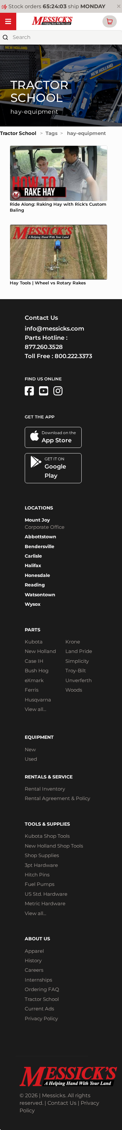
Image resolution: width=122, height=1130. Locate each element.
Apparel (34, 951)
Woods (73, 690)
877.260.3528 (44, 347)
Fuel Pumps (39, 884)
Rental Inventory (45, 789)
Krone (72, 642)
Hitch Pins (37, 874)
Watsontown (40, 595)
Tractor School (18, 133)
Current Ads (39, 1009)
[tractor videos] (43, 391)
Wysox (32, 604)
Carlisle (33, 556)
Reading (35, 585)
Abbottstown (40, 537)
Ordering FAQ (42, 989)
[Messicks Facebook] (29, 391)
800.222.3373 (73, 356)
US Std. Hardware (46, 894)
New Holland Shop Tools (54, 846)
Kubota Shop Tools (47, 836)
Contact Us (61, 1103)
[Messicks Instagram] (57, 391)
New (30, 749)
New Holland (40, 651)
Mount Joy (37, 520)
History (33, 960)
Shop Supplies (42, 855)
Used (31, 759)
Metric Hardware (45, 903)
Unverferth (78, 680)
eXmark (34, 680)
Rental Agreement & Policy (57, 798)
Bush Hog (36, 670)
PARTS (32, 630)
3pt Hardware (41, 865)
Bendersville (39, 546)
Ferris (31, 690)
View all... (35, 709)
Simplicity (77, 661)
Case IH (34, 661)
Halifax (33, 565)
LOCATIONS (39, 508)
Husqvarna (38, 700)
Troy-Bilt (75, 670)
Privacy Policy (41, 1018)
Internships (38, 980)
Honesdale (37, 575)
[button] (109, 21)
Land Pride (78, 651)
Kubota (34, 642)
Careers (34, 970)
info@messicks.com (54, 328)
